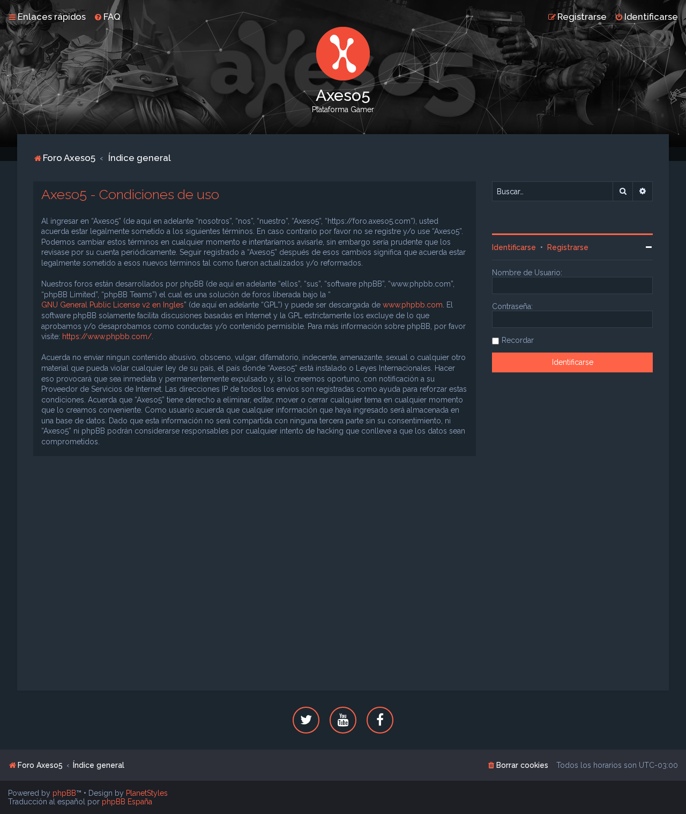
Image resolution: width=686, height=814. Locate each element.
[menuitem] (107, 16)
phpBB (64, 793)
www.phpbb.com (413, 304)
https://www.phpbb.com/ (107, 336)
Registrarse (567, 247)
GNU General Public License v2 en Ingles (112, 304)
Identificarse (514, 247)
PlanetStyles (147, 793)
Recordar (518, 340)
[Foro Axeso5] (343, 53)
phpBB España (127, 801)
